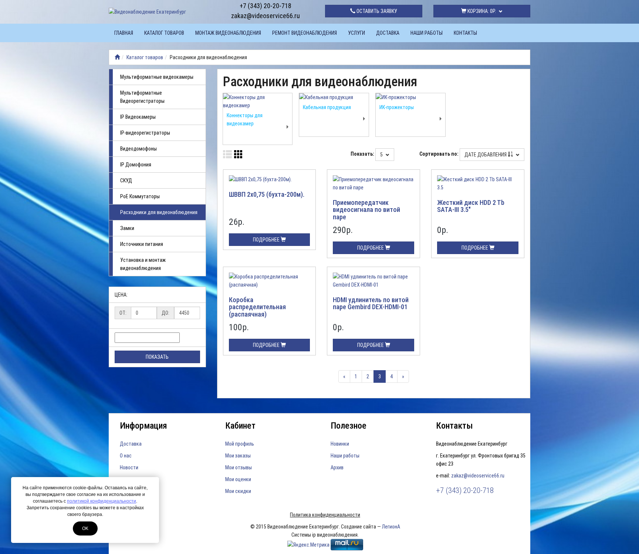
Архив (337, 467)
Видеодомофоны (138, 149)
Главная (123, 33)
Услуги (356, 33)
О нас (126, 456)
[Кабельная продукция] (334, 97)
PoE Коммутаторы (140, 196)
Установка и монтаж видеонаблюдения (143, 264)
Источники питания (141, 244)
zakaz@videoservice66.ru (265, 16)
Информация (143, 425)
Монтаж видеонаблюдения (228, 33)
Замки (127, 228)
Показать (157, 357)
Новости (129, 467)
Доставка (387, 33)
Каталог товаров (164, 33)
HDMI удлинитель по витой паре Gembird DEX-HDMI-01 (371, 303)
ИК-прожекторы (396, 107)
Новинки (340, 444)
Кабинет (240, 425)
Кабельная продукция (327, 107)
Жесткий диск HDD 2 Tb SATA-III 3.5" (470, 206)
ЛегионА (391, 527)
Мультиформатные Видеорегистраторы (142, 97)
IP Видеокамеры (138, 117)
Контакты (465, 33)
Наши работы (426, 33)
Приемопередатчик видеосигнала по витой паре (366, 210)
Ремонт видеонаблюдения (304, 33)
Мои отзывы (238, 467)
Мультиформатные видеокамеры (156, 77)
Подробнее (267, 240)
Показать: (362, 154)
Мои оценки (238, 479)
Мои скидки (238, 491)
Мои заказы (238, 456)
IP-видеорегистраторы (145, 133)
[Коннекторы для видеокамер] (258, 101)
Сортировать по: (439, 154)
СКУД (126, 180)
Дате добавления (486, 155)
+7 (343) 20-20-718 (265, 6)
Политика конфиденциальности (325, 515)
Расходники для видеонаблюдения (158, 212)
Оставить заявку (376, 11)
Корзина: (481, 11)
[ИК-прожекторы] (410, 97)
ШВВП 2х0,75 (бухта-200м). (266, 194)
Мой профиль (239, 444)
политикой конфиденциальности (101, 501)
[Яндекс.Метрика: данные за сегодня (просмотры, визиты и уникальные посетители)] (308, 545)
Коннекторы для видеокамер (245, 119)
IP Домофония (135, 165)
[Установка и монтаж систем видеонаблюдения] (117, 57)
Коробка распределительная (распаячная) (257, 307)
